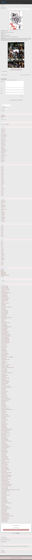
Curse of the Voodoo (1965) (5, 287)
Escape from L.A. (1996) (5, 346)
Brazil (2, 251)
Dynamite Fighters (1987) (5, 296)
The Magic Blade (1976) (4, 295)
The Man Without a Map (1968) (5, 459)
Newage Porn (3, 151)
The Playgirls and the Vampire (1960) (6, 334)
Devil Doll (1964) (4, 304)
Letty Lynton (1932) (4, 309)
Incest (2, 147)
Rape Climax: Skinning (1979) (5, 400)
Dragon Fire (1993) (4, 316)
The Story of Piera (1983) (5, 464)
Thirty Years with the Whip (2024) (6, 435)
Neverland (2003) (4, 358)
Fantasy (3, 143)
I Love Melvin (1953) (4, 497)
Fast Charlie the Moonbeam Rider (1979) (6, 326)
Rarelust (3, 2)
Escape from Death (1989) (5, 488)
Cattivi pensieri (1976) (4, 463)
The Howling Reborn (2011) (5, 375)
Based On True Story (4, 209)
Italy (2, 242)
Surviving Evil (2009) (4, 396)
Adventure (3, 130)
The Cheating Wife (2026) (5, 480)
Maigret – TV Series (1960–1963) (6, 342)
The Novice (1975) (4, 454)
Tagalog (3, 183)
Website (2, 93)
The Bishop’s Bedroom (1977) (5, 380)
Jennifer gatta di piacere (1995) (5, 518)
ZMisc (2, 161)
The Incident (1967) (4, 496)
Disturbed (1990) (4, 347)
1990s (2, 228)
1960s (2, 232)
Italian (2, 171)
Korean (2, 195)
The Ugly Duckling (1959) (5, 299)
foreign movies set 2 (3, 273)
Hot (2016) (3, 320)
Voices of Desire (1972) (4, 500)
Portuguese (3, 188)
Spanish (3, 167)
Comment (2, 82)
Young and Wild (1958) (4, 325)
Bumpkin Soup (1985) (4, 450)
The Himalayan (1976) (4, 329)
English (5, 71)
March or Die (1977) (4, 455)
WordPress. (19, 557)
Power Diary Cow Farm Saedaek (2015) (6, 475)
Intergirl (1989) (3, 308)
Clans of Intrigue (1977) (4, 330)
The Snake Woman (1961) (5, 383)
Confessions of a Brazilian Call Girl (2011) (7, 387)
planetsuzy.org (3, 552)
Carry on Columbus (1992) (5, 312)
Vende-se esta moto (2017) (5, 517)
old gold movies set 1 (3, 274)
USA (6, 71)
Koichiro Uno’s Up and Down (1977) (6, 433)
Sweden (3, 250)
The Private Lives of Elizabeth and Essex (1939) (7, 367)
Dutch (2, 187)
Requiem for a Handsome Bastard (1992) (6, 317)
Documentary (3, 140)
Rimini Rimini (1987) (4, 492)
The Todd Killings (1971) (4, 501)
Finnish (2, 179)
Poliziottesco (3, 202)
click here (7, 124)
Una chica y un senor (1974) (5, 467)
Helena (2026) (3, 363)
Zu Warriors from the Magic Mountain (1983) (7, 409)
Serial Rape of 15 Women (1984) (5, 430)
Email (2, 90)
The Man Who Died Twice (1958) (5, 481)
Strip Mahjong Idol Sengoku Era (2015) (6, 476)
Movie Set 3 (2, 271)
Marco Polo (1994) (4, 401)
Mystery (3, 148)
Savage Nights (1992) (4, 510)
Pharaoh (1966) (3, 305)
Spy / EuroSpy (3, 201)
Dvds (2, 210)
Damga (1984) (3, 460)
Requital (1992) (3, 393)
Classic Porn (3, 136)
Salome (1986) (3, 413)
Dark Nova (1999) (4, 388)
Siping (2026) (3, 442)
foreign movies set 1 (3, 272)
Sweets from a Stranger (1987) (5, 338)
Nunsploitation (3, 218)
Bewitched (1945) (4, 425)
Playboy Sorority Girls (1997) (5, 397)
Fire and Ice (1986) (4, 471)
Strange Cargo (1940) (4, 443)
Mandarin (3, 182)
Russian (3, 192)
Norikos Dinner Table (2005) (5, 506)
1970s (3, 71)
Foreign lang (3, 144)
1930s (2, 236)
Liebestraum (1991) (4, 379)
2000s (2, 227)
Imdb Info (6, 35)
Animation (3, 131)
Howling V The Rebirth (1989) (5, 447)
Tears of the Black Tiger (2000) (5, 514)
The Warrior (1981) (4, 417)
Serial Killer (3, 213)
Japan (2, 247)
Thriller (2, 157)
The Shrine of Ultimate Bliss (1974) (6, 292)
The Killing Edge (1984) (4, 509)
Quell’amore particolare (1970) (5, 513)
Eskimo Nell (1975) (4, 493)
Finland (2, 263)
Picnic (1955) (3, 404)
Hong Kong (3, 254)
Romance (3, 152)
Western (3, 160)
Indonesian (3, 178)
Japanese (3, 170)
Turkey (2, 262)
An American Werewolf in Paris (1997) (6, 485)
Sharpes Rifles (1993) (4, 405)
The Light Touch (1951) (4, 351)
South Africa (3, 259)
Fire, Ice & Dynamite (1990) (5, 468)
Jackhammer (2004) (4, 426)
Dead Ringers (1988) (4, 350)
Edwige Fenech (3, 217)
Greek (2, 175)
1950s (2, 233)
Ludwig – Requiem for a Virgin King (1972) (7, 372)
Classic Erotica (3, 135)
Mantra (17, 557)
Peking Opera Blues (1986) (5, 451)
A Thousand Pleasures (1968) (5, 341)
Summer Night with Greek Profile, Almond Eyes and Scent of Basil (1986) (10, 489)
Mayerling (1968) (4, 291)
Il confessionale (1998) (4, 362)
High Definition (3, 206)
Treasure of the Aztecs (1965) (5, 288)
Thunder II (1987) (4, 422)
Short (2, 156)
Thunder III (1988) (4, 418)
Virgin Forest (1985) (4, 355)
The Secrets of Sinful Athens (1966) (6, 446)
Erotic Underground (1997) (5, 439)
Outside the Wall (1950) (4, 521)
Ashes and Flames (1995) (5, 414)
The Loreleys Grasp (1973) (5, 300)
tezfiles (2, 117)
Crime (2, 139)
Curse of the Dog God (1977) (5, 337)
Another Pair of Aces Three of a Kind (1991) (7, 429)
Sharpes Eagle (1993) (4, 371)
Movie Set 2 (2, 270)
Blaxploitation (3, 214)
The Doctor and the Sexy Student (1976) (6, 502)
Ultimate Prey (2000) (4, 392)
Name (2, 88)
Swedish (3, 174)
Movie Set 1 (2, 269)
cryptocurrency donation (4, 541)
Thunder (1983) (3, 421)
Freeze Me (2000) (4, 384)
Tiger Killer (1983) (4, 505)
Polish (2, 191)
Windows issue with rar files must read (5, 539)
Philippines (3, 258)
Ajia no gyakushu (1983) (4, 438)
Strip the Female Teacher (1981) (5, 359)
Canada (2, 255)
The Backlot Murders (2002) (5, 354)
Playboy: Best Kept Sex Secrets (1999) (6, 472)
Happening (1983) (4, 321)
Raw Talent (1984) (4, 434)
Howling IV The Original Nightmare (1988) (7, 484)
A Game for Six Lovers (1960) (5, 408)
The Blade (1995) (4, 376)
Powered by (14, 533)
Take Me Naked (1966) (4, 333)
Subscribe (16, 529)
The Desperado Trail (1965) (5, 366)
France (2, 243)
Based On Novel (4, 205)
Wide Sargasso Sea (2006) (5, 313)
